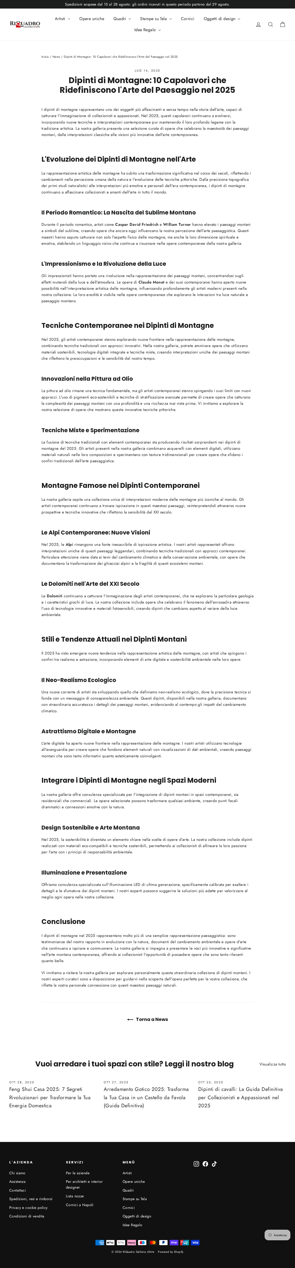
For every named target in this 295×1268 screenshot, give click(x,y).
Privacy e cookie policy (28, 1207)
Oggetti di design (220, 19)
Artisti (61, 19)
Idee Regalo (145, 30)
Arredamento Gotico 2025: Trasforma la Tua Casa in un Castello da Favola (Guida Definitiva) (146, 1097)
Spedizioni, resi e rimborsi (30, 1199)
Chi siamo (17, 1173)
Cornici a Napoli (80, 1205)
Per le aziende (77, 1173)
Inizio (45, 56)
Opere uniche (91, 19)
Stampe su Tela (154, 19)
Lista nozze (75, 1196)
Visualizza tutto (273, 1064)
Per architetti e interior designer (84, 1184)
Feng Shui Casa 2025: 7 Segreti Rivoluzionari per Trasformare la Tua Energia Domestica (50, 1097)
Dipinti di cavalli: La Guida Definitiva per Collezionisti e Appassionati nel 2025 (240, 1097)
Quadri (120, 19)
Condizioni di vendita (26, 1216)
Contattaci (17, 1190)
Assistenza (17, 1181)
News (56, 56)
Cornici (188, 19)
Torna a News (151, 1019)
